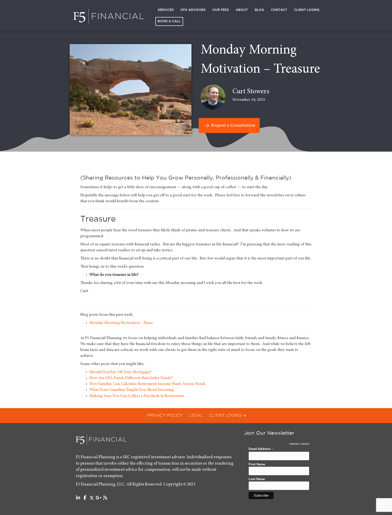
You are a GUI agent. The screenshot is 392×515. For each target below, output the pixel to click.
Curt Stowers (251, 91)
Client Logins (306, 10)
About (242, 10)
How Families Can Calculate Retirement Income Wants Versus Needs (147, 384)
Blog (259, 10)
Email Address (261, 449)
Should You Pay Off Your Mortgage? (120, 372)
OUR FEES (220, 10)
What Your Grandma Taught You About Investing (131, 390)
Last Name (257, 479)
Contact (279, 10)
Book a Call (169, 21)
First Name (257, 464)
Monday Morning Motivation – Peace (121, 323)
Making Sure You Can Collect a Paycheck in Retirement (136, 396)
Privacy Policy (164, 416)
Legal (196, 416)
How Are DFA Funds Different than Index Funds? (131, 378)
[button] (245, 415)
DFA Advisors (193, 10)
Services (166, 10)
